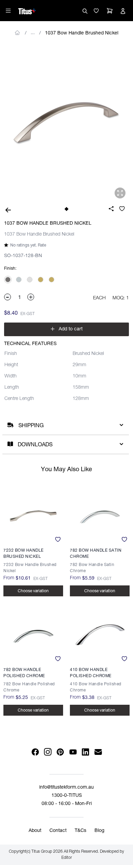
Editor (66, 858)
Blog (99, 831)
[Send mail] (98, 752)
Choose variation (33, 591)
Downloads (35, 445)
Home (17, 32)
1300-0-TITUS (66, 795)
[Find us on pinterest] (60, 752)
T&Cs (80, 831)
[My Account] (123, 11)
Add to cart (66, 329)
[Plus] (31, 297)
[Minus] (7, 297)
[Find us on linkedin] (85, 752)
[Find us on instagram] (47, 752)
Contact (57, 831)
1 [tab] (66, 209)
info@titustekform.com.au (66, 787)
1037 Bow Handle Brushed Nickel (81, 33)
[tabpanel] (66, 123)
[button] (96, 11)
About (35, 831)
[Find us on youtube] (73, 752)
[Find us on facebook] (35, 752)
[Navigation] (8, 10)
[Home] (27, 10)
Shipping (31, 426)
